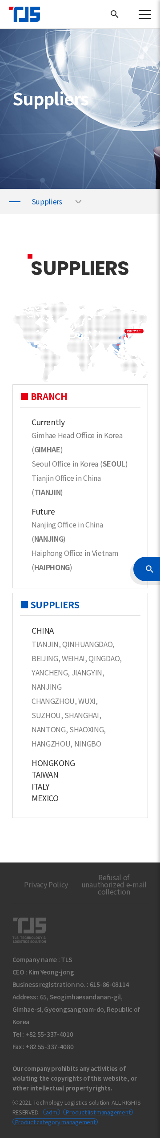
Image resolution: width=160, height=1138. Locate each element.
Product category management (55, 1121)
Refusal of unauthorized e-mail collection (114, 884)
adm (51, 1112)
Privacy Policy (46, 884)
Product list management (98, 1112)
